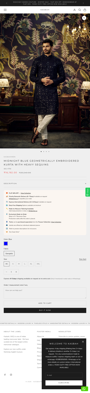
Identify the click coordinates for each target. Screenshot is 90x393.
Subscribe (63, 383)
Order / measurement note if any (16, 285)
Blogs (39, 348)
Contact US (41, 367)
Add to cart (45, 303)
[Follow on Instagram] (11, 375)
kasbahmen (10, 157)
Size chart (82, 259)
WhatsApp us (13, 199)
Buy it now (45, 310)
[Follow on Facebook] (5, 375)
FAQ (38, 340)
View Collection (26, 193)
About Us (40, 336)
